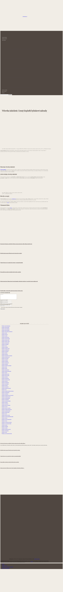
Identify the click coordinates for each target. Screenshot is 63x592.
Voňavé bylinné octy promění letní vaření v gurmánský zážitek (15, 68)
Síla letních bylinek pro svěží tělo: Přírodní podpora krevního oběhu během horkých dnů (16, 243)
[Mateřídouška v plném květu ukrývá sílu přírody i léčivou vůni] (5, 288)
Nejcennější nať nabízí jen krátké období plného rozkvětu (14, 77)
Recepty (3, 92)
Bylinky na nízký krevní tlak (6, 388)
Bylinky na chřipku (5, 347)
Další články (4, 40)
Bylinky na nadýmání (5, 383)
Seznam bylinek (4, 37)
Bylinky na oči (4, 389)
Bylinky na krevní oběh (5, 375)
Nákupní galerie (4, 38)
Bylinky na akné (4, 332)
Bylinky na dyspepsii (5, 358)
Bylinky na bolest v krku (6, 341)
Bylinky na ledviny (5, 376)
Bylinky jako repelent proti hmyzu (7, 331)
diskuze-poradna (4, 89)
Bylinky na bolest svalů (5, 340)
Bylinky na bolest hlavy (5, 337)
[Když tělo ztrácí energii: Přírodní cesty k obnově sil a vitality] (8, 56)
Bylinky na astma (4, 335)
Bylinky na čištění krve (5, 349)
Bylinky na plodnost (5, 393)
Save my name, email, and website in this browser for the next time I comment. (11, 307)
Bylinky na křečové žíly (5, 374)
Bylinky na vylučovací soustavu (7, 422)
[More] (27, 114)
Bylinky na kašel (4, 368)
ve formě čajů (14, 198)
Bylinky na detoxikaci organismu (7, 355)
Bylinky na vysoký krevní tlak (6, 423)
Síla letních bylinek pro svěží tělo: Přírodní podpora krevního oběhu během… (17, 48)
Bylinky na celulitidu (5, 344)
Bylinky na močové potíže (6, 379)
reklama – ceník (4, 565)
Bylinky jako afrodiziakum (6, 325)
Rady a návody (4, 91)
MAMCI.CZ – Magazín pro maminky (7, 566)
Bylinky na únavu (4, 417)
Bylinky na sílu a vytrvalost (6, 408)
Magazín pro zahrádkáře (5, 568)
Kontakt (3, 564)
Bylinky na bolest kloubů (6, 338)
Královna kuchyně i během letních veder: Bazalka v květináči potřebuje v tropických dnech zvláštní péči (19, 281)
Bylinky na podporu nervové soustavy (7, 395)
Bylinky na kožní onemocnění (6, 371)
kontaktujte (32, 561)
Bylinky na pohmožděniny (6, 398)
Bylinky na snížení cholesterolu (7, 409)
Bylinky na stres (4, 413)
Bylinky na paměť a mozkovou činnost (8, 391)
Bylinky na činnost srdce (6, 348)
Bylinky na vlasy (4, 420)
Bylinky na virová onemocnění (6, 419)
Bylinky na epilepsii (5, 361)
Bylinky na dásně (4, 352)
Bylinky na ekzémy (5, 359)
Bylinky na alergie (5, 334)
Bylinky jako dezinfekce (5, 328)
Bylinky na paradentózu (5, 392)
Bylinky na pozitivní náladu (6, 400)
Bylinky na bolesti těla (5, 342)
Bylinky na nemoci (5, 385)
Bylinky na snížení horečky (6, 410)
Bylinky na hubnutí (5, 364)
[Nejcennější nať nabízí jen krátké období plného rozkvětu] (8, 75)
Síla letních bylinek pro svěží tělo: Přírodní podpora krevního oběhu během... (12, 443)
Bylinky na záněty (5, 427)
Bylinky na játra (4, 366)
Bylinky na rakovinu (5, 403)
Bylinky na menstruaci (5, 378)
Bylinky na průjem (5, 402)
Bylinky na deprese (5, 354)
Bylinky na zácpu (4, 425)
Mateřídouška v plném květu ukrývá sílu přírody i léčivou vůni (11, 290)
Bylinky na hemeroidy (5, 362)
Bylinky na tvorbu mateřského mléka (7, 416)
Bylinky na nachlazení (5, 382)
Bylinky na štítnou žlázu (5, 412)
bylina (11, 207)
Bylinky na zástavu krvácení (6, 429)
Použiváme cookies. (37, 558)
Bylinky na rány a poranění (6, 405)
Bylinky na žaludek (5, 426)
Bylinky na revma (4, 406)
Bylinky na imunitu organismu (6, 365)
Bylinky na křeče (4, 372)
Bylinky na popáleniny (5, 399)
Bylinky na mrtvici (5, 381)
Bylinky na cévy (4, 345)
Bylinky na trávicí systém (6, 415)
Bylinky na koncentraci (5, 369)
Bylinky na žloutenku (5, 430)
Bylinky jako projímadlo (5, 330)
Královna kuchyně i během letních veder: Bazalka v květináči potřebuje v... (12, 468)
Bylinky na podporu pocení (6, 396)
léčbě (8, 202)
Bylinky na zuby (4, 432)
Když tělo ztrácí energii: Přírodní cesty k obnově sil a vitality (14, 58)
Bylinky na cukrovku (5, 351)
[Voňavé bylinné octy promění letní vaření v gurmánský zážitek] (8, 66)
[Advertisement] (31, 24)
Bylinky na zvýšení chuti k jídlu (7, 433)
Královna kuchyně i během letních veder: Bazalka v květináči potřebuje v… (17, 87)
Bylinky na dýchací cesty (6, 357)
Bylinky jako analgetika (5, 327)
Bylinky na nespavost (5, 386)
